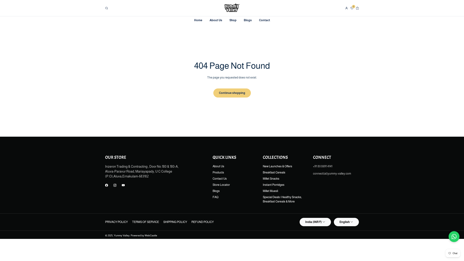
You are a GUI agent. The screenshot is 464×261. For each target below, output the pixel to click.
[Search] (106, 8)
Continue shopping (232, 92)
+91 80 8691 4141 (322, 166)
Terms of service (145, 221)
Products (218, 172)
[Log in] (346, 8)
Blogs (216, 190)
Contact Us (220, 178)
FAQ (215, 197)
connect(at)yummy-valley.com (332, 173)
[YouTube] (123, 185)
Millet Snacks (271, 178)
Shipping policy (175, 221)
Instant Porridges (273, 184)
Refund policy (202, 221)
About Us (218, 166)
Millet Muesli (270, 190)
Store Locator (221, 184)
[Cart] (357, 8)
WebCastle (151, 235)
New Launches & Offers (277, 166)
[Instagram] (114, 185)
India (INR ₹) (313, 221)
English (344, 221)
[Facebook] (106, 185)
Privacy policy (116, 221)
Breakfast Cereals (274, 172)
